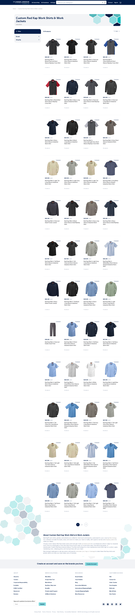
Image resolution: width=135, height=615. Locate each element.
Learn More (19, 24)
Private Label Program (52, 591)
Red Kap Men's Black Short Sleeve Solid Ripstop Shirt (72, 222)
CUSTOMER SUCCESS (116, 573)
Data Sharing (60, 611)
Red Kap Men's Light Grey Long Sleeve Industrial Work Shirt (91, 263)
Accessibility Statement (70, 611)
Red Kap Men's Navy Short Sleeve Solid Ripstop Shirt (111, 222)
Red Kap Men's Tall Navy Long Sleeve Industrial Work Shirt (91, 343)
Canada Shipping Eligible (83, 591)
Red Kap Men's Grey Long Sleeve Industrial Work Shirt (91, 222)
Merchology (112, 538)
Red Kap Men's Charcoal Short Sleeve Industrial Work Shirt (91, 61)
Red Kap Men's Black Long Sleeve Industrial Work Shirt (70, 141)
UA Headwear (45, 2)
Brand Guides (80, 576)
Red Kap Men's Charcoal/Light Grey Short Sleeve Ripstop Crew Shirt (91, 141)
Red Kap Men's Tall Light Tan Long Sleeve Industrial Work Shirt (72, 464)
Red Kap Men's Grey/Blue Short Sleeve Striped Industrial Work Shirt (110, 182)
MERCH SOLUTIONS (51, 573)
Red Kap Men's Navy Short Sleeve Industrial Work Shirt (51, 141)
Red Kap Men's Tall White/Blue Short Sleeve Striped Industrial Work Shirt (91, 465)
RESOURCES (79, 573)
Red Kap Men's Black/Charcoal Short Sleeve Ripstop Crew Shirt (52, 61)
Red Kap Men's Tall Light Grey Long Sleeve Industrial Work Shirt (71, 505)
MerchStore (49, 582)
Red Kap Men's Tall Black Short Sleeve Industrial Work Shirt (52, 263)
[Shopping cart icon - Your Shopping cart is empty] (121, 4)
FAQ (111, 576)
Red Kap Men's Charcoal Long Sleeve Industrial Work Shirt (110, 101)
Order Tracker (114, 582)
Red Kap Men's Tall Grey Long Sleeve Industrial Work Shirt (91, 424)
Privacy (54, 611)
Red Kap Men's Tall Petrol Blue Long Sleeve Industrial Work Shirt (52, 505)
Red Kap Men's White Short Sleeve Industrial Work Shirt (90, 384)
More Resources (80, 594)
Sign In (116, 2)
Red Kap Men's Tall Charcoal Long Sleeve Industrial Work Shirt (51, 424)
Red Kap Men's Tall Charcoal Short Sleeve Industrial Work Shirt (71, 263)
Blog (77, 582)
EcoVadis (17, 585)
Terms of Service (46, 611)
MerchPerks (113, 591)
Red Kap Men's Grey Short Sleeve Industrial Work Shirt (111, 141)
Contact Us (113, 579)
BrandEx (48, 588)
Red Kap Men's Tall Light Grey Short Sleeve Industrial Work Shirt (110, 424)
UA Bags (52, 2)
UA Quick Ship (36, 2)
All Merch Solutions (51, 594)
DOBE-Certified (18, 588)
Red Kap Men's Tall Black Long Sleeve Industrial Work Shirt (71, 303)
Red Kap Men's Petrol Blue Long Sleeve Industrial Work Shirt (90, 303)
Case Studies (80, 579)
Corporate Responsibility (21, 582)
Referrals (113, 588)
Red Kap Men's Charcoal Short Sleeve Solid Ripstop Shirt (91, 101)
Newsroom (17, 591)
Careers (16, 579)
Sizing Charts (37, 611)
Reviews (16, 594)
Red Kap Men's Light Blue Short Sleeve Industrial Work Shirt (52, 384)
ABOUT (16, 573)
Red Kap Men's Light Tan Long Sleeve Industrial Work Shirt (52, 182)
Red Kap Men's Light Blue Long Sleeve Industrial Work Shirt (110, 384)
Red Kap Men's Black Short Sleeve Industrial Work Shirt (71, 61)
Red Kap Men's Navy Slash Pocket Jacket (51, 302)
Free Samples (114, 585)
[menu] (35, 2)
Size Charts (113, 594)
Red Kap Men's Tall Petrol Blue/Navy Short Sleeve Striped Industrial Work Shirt (110, 465)
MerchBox (49, 576)
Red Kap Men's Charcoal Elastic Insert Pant (52, 342)
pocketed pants (86, 544)
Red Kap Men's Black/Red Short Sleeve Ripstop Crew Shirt (52, 101)
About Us (17, 576)
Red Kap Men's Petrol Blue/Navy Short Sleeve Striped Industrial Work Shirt (71, 425)
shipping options (110, 539)
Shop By (18, 40)
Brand (18, 36)
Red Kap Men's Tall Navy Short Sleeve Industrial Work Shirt (110, 343)
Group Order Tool (51, 579)
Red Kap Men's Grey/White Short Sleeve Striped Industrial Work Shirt (71, 385)
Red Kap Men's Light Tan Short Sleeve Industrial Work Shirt (91, 182)
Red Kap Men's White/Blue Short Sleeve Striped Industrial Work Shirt (110, 264)
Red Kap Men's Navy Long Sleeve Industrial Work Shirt (72, 101)
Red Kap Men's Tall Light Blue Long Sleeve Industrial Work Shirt (91, 505)
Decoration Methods (81, 585)
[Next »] (86, 527)
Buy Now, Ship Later (51, 585)
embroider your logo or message (85, 551)
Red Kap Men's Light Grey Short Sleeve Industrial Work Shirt (72, 182)
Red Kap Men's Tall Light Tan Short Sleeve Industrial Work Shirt (52, 464)
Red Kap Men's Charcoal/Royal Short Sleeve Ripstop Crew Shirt (110, 61)
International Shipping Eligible (84, 588)
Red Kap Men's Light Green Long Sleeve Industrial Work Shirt (109, 303)
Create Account (91, 564)
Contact (110, 2)
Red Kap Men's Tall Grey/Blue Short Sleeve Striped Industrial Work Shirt (110, 506)
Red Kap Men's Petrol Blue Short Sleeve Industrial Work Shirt (70, 343)
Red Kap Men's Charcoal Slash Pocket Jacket (52, 221)
